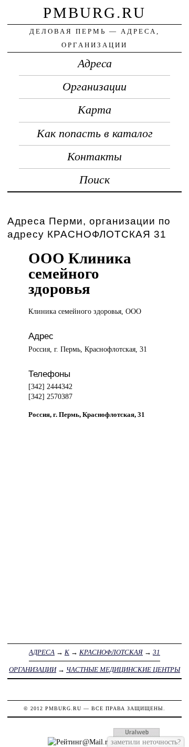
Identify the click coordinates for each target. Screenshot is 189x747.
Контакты (94, 156)
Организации (94, 86)
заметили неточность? (146, 742)
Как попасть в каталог (95, 133)
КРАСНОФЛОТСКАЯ (111, 652)
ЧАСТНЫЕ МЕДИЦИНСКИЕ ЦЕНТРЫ (123, 669)
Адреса (95, 63)
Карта (94, 110)
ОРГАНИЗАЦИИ (32, 669)
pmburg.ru (94, 12)
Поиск (94, 179)
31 (156, 652)
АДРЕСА (42, 652)
